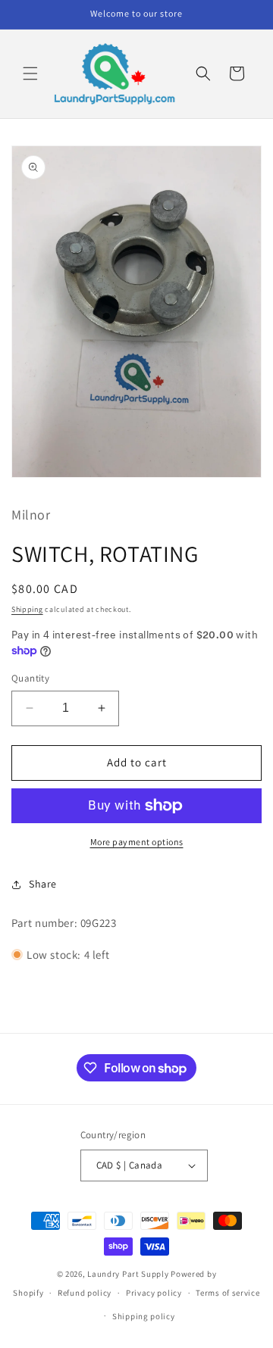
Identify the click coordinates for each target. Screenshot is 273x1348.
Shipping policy (143, 1316)
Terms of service (227, 1292)
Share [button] (43, 884)
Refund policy (84, 1292)
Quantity (30, 678)
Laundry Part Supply (129, 1273)
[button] (30, 73)
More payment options (137, 841)
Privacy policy (154, 1292)
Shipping (27, 609)
